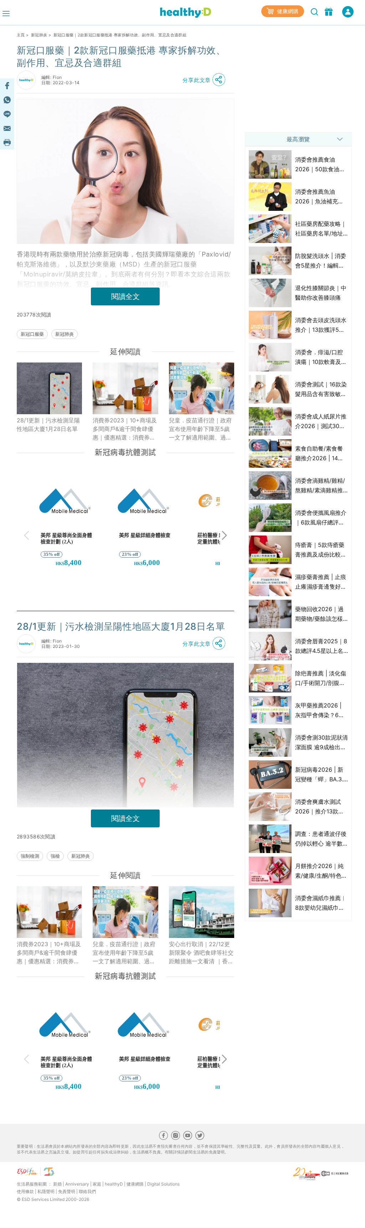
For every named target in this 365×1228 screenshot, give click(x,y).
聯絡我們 (87, 1191)
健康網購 (287, 11)
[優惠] (329, 11)
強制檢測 (30, 856)
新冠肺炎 (39, 34)
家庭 (97, 1184)
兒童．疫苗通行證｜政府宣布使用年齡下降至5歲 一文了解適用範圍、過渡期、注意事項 (200, 429)
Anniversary (77, 1184)
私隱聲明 (46, 1191)
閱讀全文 (125, 296)
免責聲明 (66, 1191)
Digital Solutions (163, 1184)
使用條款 (25, 1191)
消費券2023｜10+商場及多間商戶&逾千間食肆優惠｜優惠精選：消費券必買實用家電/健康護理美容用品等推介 (125, 429)
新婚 (57, 1184)
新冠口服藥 (32, 334)
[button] (205, 79)
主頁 (21, 34)
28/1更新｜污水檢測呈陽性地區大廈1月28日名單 (48, 424)
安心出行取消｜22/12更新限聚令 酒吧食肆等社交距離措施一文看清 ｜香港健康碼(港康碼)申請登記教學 (201, 952)
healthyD (114, 1184)
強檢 (55, 856)
